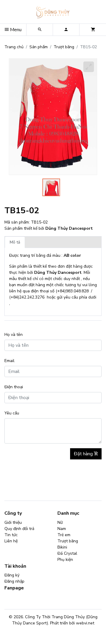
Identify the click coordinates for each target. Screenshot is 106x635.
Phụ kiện (65, 559)
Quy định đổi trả (19, 528)
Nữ (60, 522)
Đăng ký (11, 575)
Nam (61, 528)
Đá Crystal (67, 553)
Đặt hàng (84, 454)
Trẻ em (63, 535)
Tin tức (11, 535)
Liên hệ (11, 541)
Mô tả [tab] (15, 242)
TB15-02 (21, 210)
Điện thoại (13, 387)
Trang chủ (14, 47)
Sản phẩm (38, 47)
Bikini (62, 547)
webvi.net (85, 623)
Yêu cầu (11, 413)
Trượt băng (64, 47)
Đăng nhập (14, 581)
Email (9, 361)
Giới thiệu (13, 522)
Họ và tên (13, 334)
